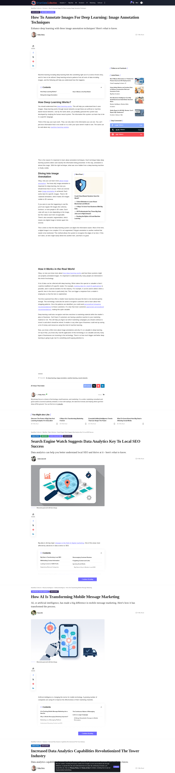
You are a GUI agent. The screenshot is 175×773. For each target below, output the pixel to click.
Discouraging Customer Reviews (82, 557)
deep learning (52, 378)
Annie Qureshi (41, 458)
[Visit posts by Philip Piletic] (33, 394)
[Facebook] (127, 125)
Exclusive (35, 12)
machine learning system (60, 127)
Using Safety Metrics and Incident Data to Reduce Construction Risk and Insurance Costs (121, 89)
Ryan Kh (40, 612)
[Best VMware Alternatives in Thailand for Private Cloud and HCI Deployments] (139, 81)
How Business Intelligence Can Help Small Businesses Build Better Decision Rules (121, 99)
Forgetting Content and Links (81, 560)
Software (117, 115)
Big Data (112, 94)
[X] (127, 130)
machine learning (72, 378)
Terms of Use (86, 768)
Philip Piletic (41, 34)
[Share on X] (33, 57)
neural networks (83, 378)
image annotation (48, 191)
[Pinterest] (127, 134)
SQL (121, 115)
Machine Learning (48, 12)
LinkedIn (60, 404)
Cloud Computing (114, 83)
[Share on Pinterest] (33, 61)
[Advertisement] (71, 57)
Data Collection (55, 436)
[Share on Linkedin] (33, 66)
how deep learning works (72, 273)
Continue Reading (87, 579)
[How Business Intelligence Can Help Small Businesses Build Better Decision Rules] (139, 100)
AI (46, 378)
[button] (116, 767)
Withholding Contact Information (50, 560)
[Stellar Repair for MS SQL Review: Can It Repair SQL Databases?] (139, 112)
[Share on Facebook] (33, 52)
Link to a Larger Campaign (80, 714)
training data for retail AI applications (87, 286)
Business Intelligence (115, 104)
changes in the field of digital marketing (69, 543)
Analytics (35, 436)
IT (125, 83)
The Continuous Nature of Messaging (84, 711)
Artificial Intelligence (40, 591)
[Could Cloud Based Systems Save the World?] (88, 185)
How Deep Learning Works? (48, 91)
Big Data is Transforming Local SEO (50, 557)
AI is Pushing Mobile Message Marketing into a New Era (54, 712)
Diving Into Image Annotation (48, 95)
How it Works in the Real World (82, 91)
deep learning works (64, 106)
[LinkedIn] (104, 394)
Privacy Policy (74, 768)
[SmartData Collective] (44, 2)
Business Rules (125, 104)
